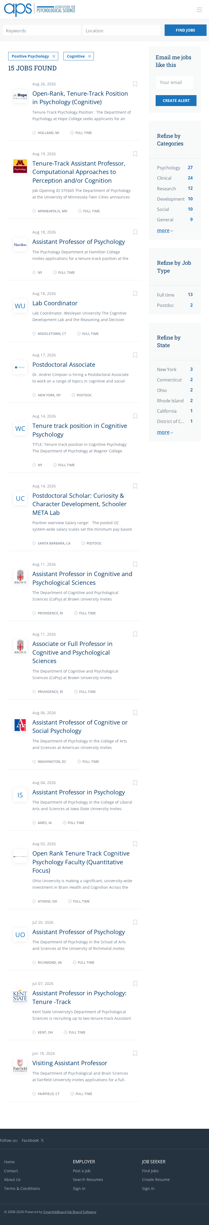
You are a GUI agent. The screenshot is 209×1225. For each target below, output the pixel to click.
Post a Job (82, 1170)
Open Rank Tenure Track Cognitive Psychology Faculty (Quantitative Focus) (81, 861)
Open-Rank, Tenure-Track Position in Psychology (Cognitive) (80, 97)
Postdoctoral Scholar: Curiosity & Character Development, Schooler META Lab (79, 504)
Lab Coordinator (55, 303)
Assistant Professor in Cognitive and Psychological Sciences (82, 578)
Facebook (30, 1140)
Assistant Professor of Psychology (78, 241)
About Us (12, 1179)
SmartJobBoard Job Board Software (69, 1212)
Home (9, 1161)
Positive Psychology (30, 56)
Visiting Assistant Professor (69, 1063)
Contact (11, 1170)
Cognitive (76, 56)
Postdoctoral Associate (63, 364)
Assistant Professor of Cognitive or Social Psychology (80, 726)
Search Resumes (88, 1179)
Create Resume (156, 1179)
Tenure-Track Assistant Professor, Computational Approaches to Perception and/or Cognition (78, 171)
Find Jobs (185, 30)
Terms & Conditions (22, 1188)
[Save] (130, 84)
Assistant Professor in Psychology (78, 792)
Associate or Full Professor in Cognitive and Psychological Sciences (72, 652)
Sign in (79, 1188)
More (163, 230)
